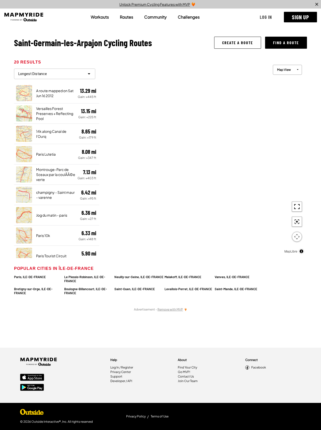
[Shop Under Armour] (32, 413)
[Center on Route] (297, 222)
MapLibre (290, 251)
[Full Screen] (297, 207)
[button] (266, 17)
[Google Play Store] (32, 388)
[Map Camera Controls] (297, 237)
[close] (316, 4)
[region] (203, 158)
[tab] (100, 17)
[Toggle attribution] (301, 251)
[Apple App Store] (32, 378)
